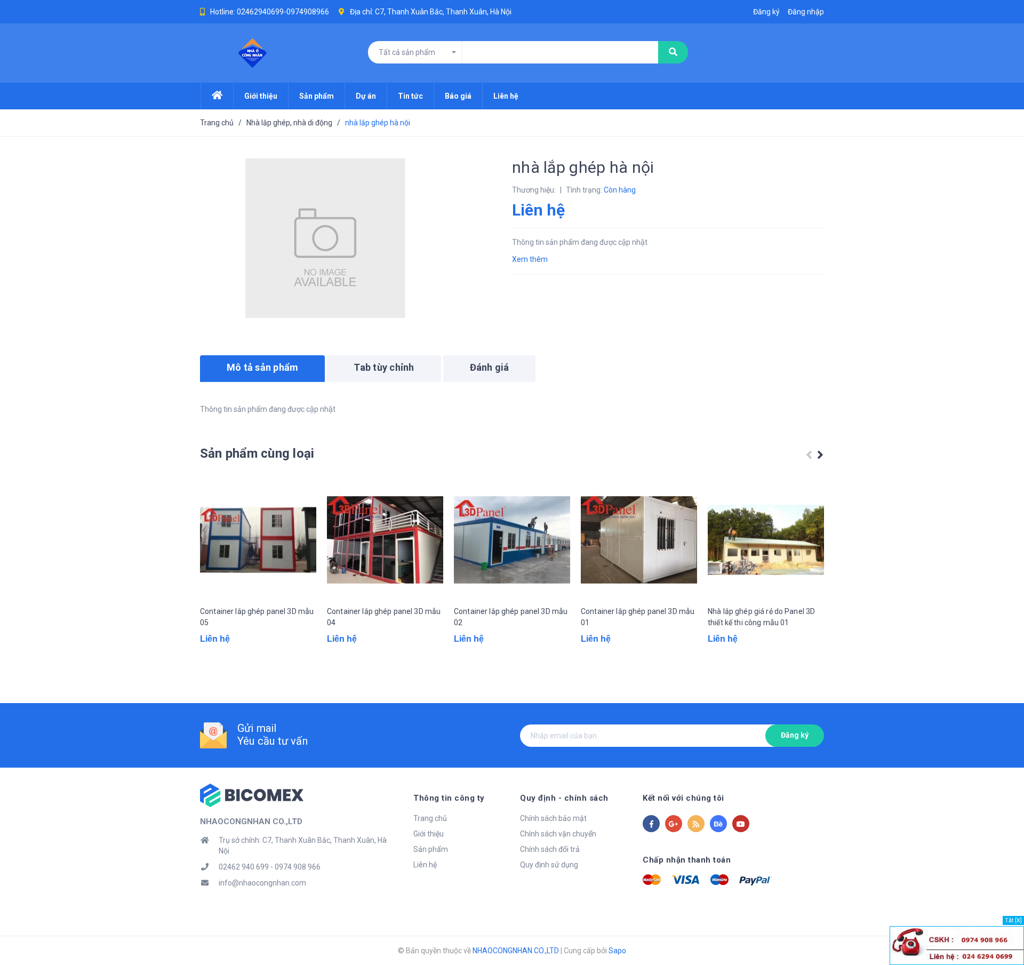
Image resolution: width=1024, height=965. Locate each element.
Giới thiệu (428, 834)
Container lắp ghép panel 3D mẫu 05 (257, 617)
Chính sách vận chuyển (558, 834)
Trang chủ (430, 818)
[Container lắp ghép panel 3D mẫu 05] (258, 540)
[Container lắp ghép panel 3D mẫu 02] (512, 540)
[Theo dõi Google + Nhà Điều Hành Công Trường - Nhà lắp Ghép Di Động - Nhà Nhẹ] (673, 823)
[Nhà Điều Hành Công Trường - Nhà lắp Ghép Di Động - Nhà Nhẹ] (251, 794)
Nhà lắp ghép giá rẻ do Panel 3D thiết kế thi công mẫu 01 (761, 617)
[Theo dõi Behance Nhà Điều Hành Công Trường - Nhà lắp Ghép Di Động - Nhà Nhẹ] (718, 823)
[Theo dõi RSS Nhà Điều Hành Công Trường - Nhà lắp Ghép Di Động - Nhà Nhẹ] (696, 823)
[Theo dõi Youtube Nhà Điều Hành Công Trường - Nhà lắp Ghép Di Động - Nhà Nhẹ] (740, 823)
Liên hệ (425, 864)
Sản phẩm (430, 849)
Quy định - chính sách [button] (564, 798)
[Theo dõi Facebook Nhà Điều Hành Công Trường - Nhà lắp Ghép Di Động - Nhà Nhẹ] (651, 823)
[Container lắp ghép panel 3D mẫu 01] (639, 540)
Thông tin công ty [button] (449, 798)
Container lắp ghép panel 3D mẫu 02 (510, 617)
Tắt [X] (1013, 920)
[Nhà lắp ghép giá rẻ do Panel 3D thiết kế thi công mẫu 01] (766, 540)
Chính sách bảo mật (553, 818)
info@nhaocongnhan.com (262, 883)
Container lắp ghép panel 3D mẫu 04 (384, 617)
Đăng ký (795, 735)
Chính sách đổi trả (550, 849)
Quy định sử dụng (549, 864)
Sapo (617, 950)
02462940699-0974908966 (283, 11)
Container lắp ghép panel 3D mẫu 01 (637, 617)
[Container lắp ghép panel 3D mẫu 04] (385, 540)
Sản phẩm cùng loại (257, 453)
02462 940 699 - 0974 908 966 (270, 867)
